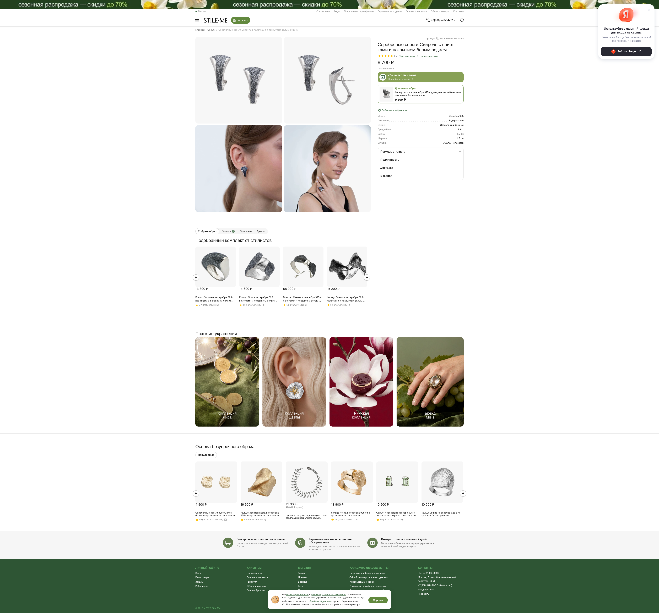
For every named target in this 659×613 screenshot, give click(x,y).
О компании (323, 11)
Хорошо (378, 600)
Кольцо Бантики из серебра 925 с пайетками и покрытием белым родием (346, 299)
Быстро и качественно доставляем (261, 539)
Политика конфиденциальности (367, 573)
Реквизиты (423, 593)
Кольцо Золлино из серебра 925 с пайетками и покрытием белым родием (214, 299)
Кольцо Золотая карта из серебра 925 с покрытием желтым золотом (260, 514)
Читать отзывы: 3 (408, 56)
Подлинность (254, 573)
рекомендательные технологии (328, 594)
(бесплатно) (435, 585)
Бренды (302, 581)
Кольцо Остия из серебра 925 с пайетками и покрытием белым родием (257, 299)
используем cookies (297, 594)
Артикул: (430, 38)
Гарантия (252, 581)
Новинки (302, 577)
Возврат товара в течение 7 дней (404, 539)
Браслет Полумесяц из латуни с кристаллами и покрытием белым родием (306, 517)
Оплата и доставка (416, 11)
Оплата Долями (256, 590)
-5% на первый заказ (402, 75)
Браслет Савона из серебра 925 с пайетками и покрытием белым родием (302, 299)
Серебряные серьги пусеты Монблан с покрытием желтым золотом (215, 514)
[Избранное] (461, 20)
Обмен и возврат (440, 11)
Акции (337, 11)
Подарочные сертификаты (359, 11)
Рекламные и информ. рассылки (367, 586)
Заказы (199, 581)
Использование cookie (362, 581)
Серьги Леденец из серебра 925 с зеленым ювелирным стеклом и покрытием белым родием (396, 514)
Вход (198, 573)
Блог (300, 586)
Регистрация (202, 577)
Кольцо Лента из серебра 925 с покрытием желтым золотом (351, 514)
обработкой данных (320, 601)
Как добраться (426, 589)
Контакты (458, 11)
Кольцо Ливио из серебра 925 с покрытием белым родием (441, 514)
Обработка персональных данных (368, 577)
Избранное (201, 586)
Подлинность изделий (389, 11)
